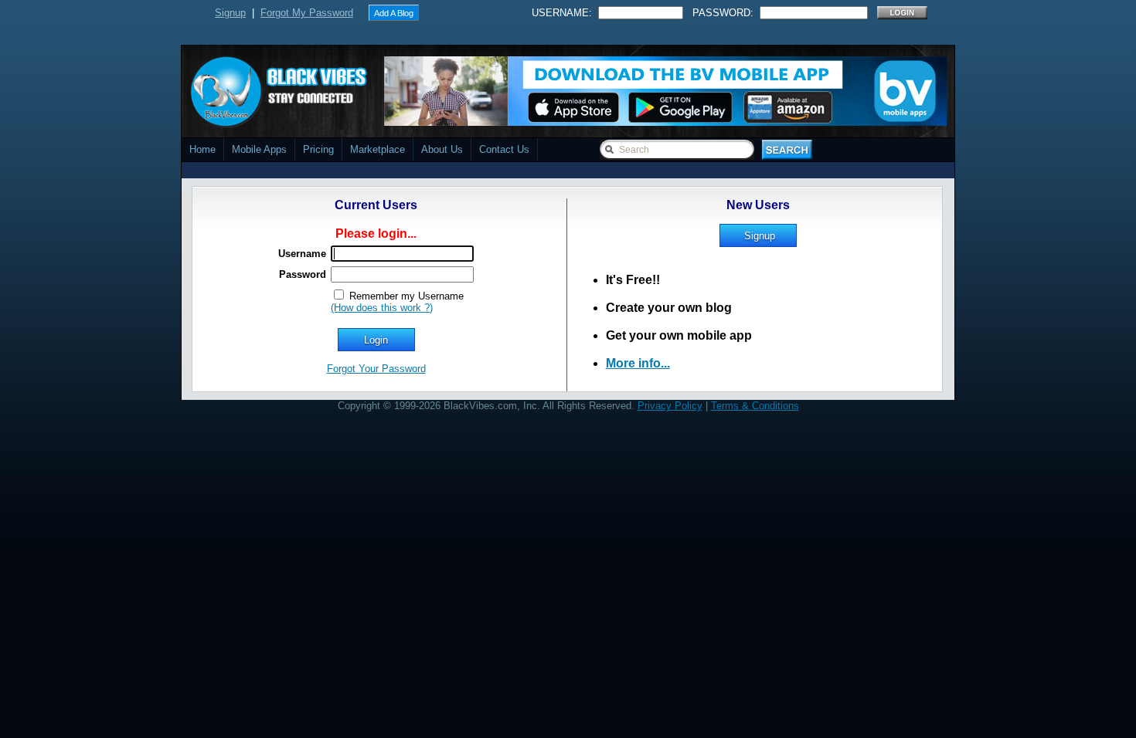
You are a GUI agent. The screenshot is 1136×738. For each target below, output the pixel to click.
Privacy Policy (670, 405)
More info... (638, 363)
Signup (230, 13)
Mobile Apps (259, 149)
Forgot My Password (306, 13)
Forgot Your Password (376, 368)
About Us (442, 149)
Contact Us (504, 149)
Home (202, 149)
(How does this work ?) (382, 307)
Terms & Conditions (755, 405)
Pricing (318, 149)
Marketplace (377, 149)
